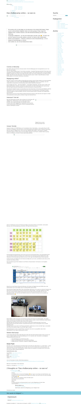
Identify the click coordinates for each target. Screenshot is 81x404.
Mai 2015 (59, 73)
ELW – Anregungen (18, 6)
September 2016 (61, 70)
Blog (7, 1)
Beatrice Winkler (20, 365)
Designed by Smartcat (35, 403)
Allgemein (59, 20)
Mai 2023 (59, 34)
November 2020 (61, 42)
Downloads (18, 1)
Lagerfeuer (10, 1)
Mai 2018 (59, 54)
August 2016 (60, 71)
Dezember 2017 (61, 60)
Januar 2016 (60, 72)
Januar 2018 (60, 59)
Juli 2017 (59, 64)
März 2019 (60, 48)
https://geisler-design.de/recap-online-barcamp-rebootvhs (29, 383)
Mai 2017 (59, 65)
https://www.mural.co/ (14, 355)
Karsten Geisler (15, 370)
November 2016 (61, 68)
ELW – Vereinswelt (18, 9)
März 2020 (60, 46)
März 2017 (60, 67)
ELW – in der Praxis (19, 7)
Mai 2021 (59, 39)
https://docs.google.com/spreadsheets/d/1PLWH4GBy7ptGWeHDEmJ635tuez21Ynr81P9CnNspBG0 (25, 361)
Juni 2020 (59, 45)
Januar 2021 (60, 41)
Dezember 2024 (61, 33)
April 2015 (60, 74)
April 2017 (60, 66)
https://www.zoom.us (14, 354)
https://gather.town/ (16, 356)
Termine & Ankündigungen (63, 28)
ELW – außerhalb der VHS (63, 24)
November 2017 (61, 61)
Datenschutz (31, 1)
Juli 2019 (59, 47)
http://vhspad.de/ (13, 357)
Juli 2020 (59, 43)
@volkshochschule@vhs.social (17, 400)
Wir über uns (22, 1)
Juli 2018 (59, 53)
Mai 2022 (59, 37)
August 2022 (60, 36)
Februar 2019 (60, 49)
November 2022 (61, 35)
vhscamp (14, 1)
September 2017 (61, 62)
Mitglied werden (71, 391)
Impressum (27, 1)
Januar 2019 (60, 51)
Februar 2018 (60, 58)
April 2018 (60, 55)
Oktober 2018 (60, 52)
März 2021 (60, 40)
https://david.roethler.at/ (17, 352)
